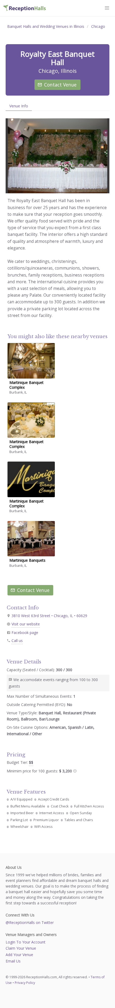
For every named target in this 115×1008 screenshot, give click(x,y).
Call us (17, 640)
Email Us (13, 961)
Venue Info (18, 105)
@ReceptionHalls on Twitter (30, 922)
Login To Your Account (25, 942)
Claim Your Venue (21, 948)
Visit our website (25, 623)
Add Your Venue (19, 954)
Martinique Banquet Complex (26, 385)
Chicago (98, 26)
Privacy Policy (25, 982)
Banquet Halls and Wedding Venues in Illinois (45, 26)
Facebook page (24, 632)
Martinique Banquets (27, 560)
